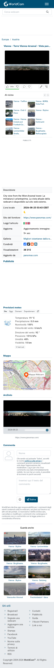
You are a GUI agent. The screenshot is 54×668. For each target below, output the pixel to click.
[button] (41, 87)
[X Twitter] (28, 244)
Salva (32, 499)
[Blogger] (32, 244)
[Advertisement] (27, 25)
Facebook (12, 634)
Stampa (11, 630)
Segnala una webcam (14, 619)
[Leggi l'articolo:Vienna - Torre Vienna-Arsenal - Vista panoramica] (25, 223)
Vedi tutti (20, 347)
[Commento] (24, 87)
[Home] (14, 4)
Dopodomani (29, 311)
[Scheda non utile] (17, 87)
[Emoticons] (20, 499)
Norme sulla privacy (14, 643)
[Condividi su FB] (25, 244)
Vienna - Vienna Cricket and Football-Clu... (20, 122)
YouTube (12, 638)
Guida (35, 618)
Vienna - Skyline (42, 110)
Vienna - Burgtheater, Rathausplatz (41, 131)
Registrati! (13, 611)
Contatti (36, 611)
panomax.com (31, 255)
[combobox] (27, 12)
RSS (10, 654)
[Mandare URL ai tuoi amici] (35, 244)
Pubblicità (37, 614)
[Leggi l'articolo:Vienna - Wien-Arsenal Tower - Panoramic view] (28, 223)
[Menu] (47, 4)
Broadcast (13, 614)
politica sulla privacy (33, 461)
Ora (5, 311)
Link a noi (37, 625)
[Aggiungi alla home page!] (29, 87)
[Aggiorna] (38, 311)
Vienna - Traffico (20, 101)
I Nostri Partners (40, 621)
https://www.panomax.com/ (37, 217)
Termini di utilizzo (12, 649)
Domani (18, 311)
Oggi (11, 311)
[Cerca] (47, 12)
